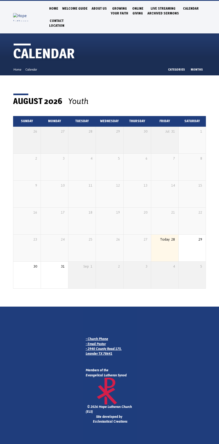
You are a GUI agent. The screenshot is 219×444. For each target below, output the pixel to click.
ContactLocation (56, 23)
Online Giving (137, 10)
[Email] (88, 324)
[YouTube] (109, 324)
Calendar (191, 8)
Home (53, 8)
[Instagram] (95, 324)
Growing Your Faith (119, 10)
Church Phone (98, 339)
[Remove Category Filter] (94, 101)
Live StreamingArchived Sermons (163, 10)
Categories (176, 69)
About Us (99, 8)
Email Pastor (97, 344)
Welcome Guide (75, 8)
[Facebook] (102, 324)
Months (197, 69)
